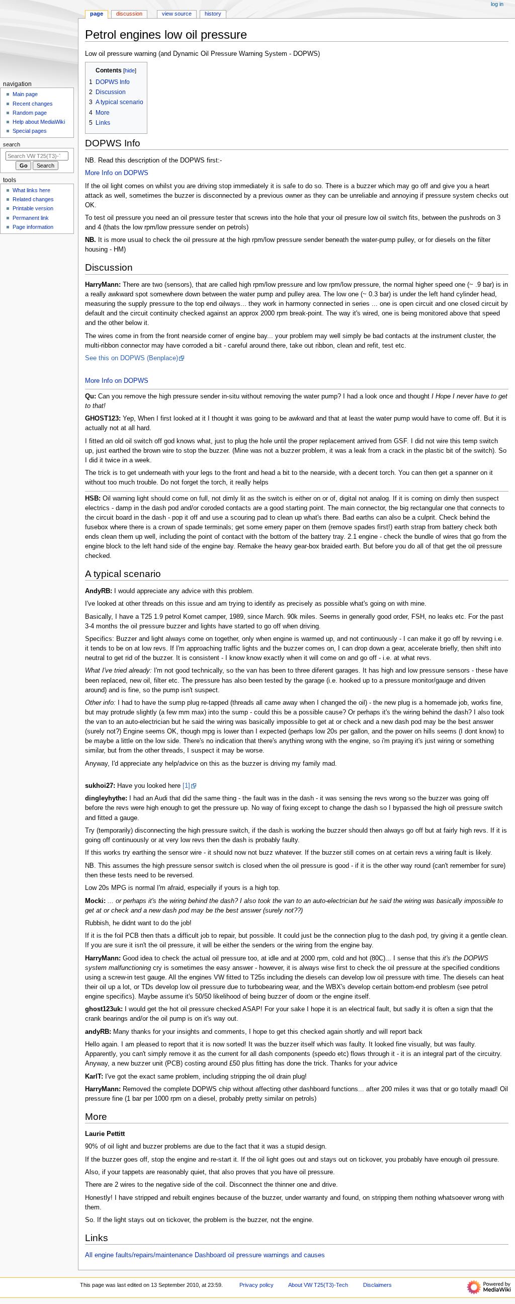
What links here (31, 190)
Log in (497, 4)
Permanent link (31, 218)
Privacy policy (256, 1285)
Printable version (33, 208)
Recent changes (33, 104)
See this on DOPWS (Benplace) (131, 358)
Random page (30, 113)
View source (177, 14)
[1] (186, 785)
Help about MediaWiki (39, 122)
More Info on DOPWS (116, 173)
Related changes (33, 199)
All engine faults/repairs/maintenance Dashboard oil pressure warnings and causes (205, 1255)
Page (96, 14)
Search (11, 144)
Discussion (129, 14)
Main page (25, 94)
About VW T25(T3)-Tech (318, 1285)
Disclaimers (377, 1285)
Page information (33, 227)
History (213, 14)
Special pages (30, 131)
